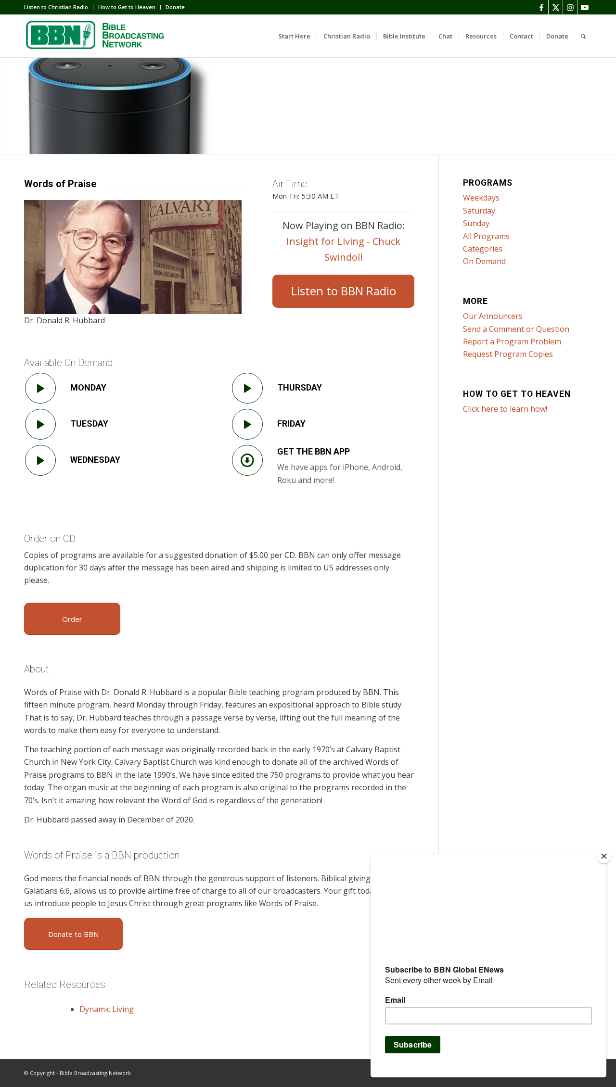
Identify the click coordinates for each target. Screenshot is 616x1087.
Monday (88, 387)
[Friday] (247, 424)
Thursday (299, 387)
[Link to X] (556, 7)
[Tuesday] (40, 424)
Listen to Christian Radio (56, 7)
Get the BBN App (313, 451)
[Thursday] (247, 388)
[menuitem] (58, 7)
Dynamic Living (106, 1009)
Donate (175, 7)
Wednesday (95, 460)
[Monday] (40, 388)
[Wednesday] (40, 460)
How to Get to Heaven (126, 7)
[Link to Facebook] (541, 7)
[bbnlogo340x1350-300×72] (96, 36)
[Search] (583, 36)
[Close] (604, 856)
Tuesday (89, 423)
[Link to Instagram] (570, 7)
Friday (291, 423)
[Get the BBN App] (247, 460)
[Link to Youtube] (585, 7)
